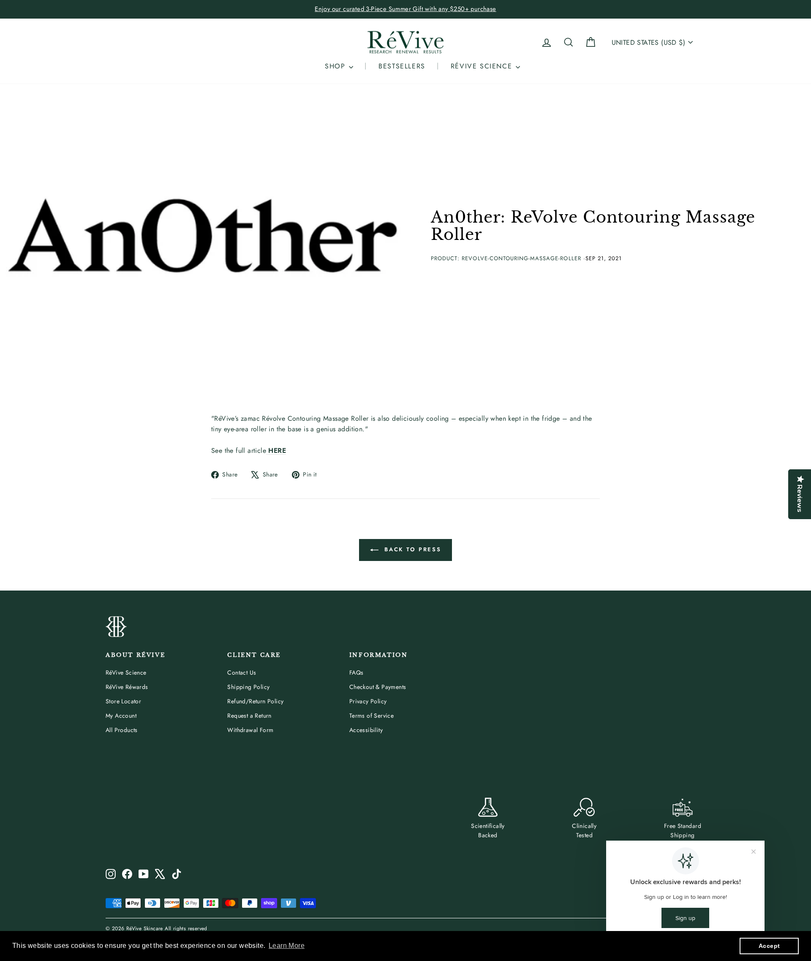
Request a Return (249, 715)
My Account (121, 715)
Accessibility (366, 730)
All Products (122, 730)
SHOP (336, 66)
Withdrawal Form (250, 730)
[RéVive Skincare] (405, 42)
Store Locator (123, 701)
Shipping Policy (248, 687)
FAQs (356, 672)
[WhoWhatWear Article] (267, 450)
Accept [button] (769, 945)
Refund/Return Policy (255, 701)
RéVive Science (126, 672)
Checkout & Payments (377, 687)
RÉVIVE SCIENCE (483, 66)
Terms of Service (371, 715)
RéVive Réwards (127, 687)
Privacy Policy (368, 701)
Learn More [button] (287, 945)
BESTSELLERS (401, 66)
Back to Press (411, 549)
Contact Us (241, 672)
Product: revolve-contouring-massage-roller (506, 258)
